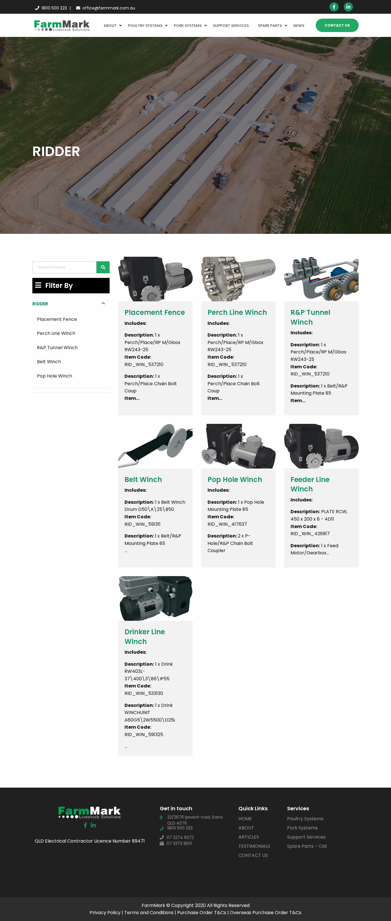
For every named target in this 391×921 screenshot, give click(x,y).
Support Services (231, 25)
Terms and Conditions (148, 912)
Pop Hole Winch (54, 376)
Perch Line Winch (56, 333)
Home (245, 818)
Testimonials (254, 846)
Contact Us (337, 25)
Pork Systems (188, 25)
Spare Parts (270, 25)
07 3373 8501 (179, 843)
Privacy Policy (105, 912)
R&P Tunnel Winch (57, 347)
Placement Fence (57, 319)
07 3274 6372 (180, 837)
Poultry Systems (145, 25)
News (298, 25)
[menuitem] (111, 25)
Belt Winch (49, 361)
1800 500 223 (54, 8)
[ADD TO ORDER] (155, 347)
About (110, 25)
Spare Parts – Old (307, 846)
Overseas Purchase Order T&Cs (265, 912)
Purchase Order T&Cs (201, 912)
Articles (248, 837)
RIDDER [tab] (40, 304)
